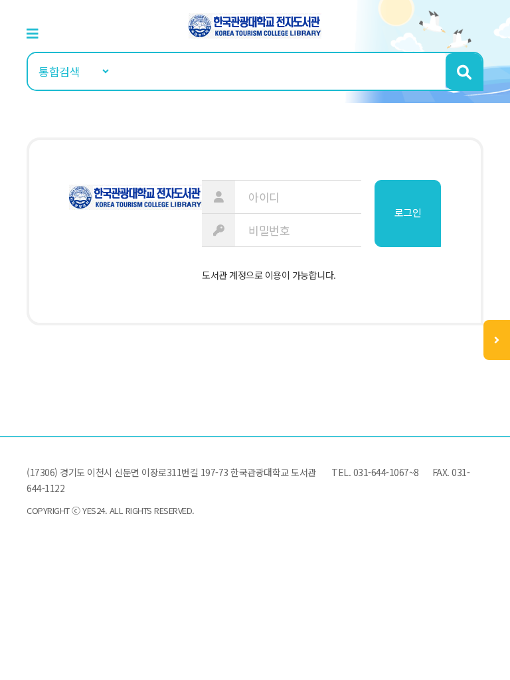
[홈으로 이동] (255, 24)
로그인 (408, 212)
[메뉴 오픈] (496, 340)
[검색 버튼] (464, 71)
